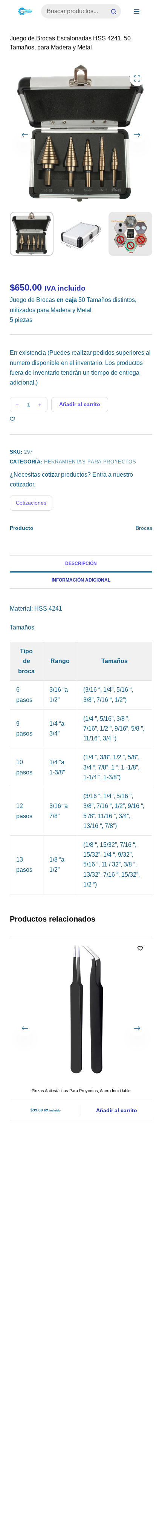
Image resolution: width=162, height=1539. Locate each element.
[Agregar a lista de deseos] (12, 418)
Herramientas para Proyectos (90, 462)
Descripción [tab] (81, 563)
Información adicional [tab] (81, 580)
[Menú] (136, 11)
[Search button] (113, 11)
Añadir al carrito (79, 404)
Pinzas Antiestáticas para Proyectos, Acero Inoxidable (81, 1090)
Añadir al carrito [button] (116, 1110)
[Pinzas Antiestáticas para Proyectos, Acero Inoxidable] (81, 1007)
